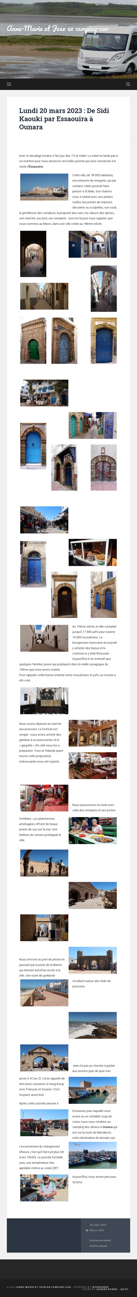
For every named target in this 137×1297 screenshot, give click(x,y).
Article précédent (100, 1240)
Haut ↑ (125, 1289)
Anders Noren (106, 1289)
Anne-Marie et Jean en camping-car (58, 28)
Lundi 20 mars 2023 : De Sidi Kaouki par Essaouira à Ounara (64, 118)
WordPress (100, 1287)
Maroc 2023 (97, 1230)
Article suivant (98, 1245)
